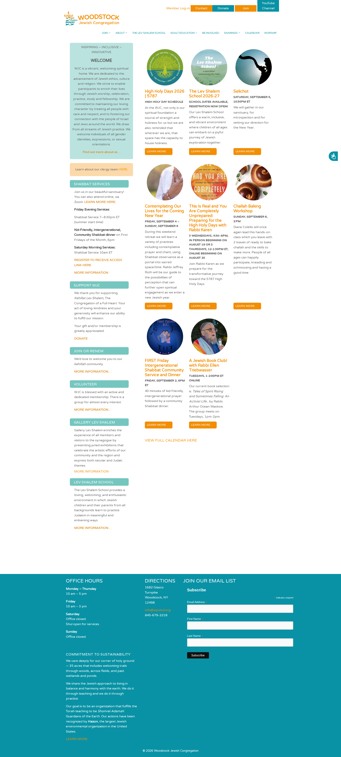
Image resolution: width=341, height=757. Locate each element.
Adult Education (182, 33)
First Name (195, 619)
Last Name (195, 636)
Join (105, 33)
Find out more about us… (101, 152)
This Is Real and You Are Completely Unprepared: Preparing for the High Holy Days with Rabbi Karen (208, 218)
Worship (270, 33)
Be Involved (210, 33)
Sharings (231, 33)
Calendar (252, 33)
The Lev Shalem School (149, 33)
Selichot (241, 91)
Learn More (156, 151)
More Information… (92, 372)
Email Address (197, 602)
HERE (123, 169)
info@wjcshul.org (157, 610)
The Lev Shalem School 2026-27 (204, 94)
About (120, 33)
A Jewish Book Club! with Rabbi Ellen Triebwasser (208, 365)
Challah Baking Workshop (247, 208)
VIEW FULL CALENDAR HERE (171, 440)
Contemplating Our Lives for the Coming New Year (164, 211)
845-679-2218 (156, 615)
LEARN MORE (76, 739)
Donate (81, 339)
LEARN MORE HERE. (100, 202)
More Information (91, 273)
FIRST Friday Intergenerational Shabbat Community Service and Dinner (164, 367)
